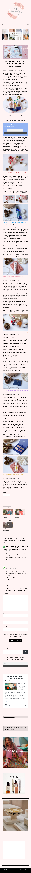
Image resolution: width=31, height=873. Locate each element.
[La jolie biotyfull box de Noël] (20, 512)
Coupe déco (15, 813)
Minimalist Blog (23, 869)
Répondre (8, 559)
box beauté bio (21, 152)
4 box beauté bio (7, 92)
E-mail (5, 620)
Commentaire (7, 593)
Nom (4, 613)
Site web (5, 626)
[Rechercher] (25, 652)
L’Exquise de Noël (14, 74)
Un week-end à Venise (9, 717)
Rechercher (6, 648)
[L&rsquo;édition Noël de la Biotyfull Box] (8, 525)
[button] (9, 199)
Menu (28, 24)
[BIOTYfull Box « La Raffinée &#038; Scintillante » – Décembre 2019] (8, 512)
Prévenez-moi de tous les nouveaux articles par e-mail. (15, 635)
